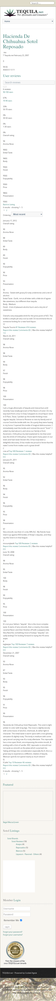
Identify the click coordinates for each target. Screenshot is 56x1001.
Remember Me (11, 920)
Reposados (20, 847)
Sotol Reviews (17, 841)
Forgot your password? (12, 932)
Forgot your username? (13, 934)
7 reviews (30, 644)
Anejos (19, 844)
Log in (7, 927)
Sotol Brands (12, 838)
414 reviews (31, 327)
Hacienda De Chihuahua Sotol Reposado (20, 41)
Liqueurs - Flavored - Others (27, 854)
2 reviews (34, 543)
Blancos (19, 851)
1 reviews (28, 451)
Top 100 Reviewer (18, 644)
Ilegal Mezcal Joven (11, 822)
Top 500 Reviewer (16, 451)
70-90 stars (7, 100)
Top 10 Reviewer (15, 762)
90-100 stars (8, 92)
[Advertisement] (19, 876)
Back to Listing (9, 204)
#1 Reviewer (21, 327)
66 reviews (27, 762)
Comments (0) (24, 330)
